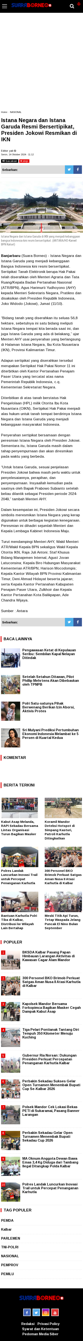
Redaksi (27, 1324)
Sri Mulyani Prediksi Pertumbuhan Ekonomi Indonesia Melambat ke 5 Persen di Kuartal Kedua (50, 734)
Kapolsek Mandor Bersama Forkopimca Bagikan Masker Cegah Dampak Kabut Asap (51, 1007)
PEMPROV (9, 1265)
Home (4, 112)
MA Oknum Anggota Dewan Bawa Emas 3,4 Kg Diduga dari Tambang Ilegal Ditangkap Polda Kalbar (50, 1162)
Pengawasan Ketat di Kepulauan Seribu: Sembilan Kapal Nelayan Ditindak (49, 654)
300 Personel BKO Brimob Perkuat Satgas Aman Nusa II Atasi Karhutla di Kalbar (51, 982)
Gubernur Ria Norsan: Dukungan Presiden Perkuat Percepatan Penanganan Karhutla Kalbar (49, 1059)
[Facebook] (77, 169)
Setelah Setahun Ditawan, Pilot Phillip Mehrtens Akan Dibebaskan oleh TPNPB (50, 680)
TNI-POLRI (9, 1247)
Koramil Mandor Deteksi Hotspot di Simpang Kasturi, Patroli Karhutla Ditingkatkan (60, 830)
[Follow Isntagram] (45, 1312)
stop (25, 161)
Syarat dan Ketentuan (40, 1329)
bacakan (11, 161)
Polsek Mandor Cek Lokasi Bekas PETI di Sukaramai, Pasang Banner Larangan (51, 1110)
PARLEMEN (10, 1238)
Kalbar (6, 1229)
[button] (79, 2)
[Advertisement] (41, 63)
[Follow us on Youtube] (55, 1312)
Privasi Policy (48, 1324)
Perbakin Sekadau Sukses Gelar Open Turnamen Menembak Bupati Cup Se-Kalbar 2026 (51, 1085)
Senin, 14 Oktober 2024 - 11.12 (17, 154)
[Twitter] (69, 169)
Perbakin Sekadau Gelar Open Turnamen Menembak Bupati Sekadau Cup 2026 (47, 1136)
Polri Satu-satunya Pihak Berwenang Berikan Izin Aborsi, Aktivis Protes (48, 707)
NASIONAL (15, 112)
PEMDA (7, 1220)
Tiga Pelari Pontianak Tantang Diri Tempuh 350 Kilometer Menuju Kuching (50, 1033)
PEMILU (7, 1274)
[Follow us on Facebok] (27, 1312)
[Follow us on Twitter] (36, 1312)
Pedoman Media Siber (40, 1334)
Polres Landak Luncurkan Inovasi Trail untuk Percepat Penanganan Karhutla (50, 1188)
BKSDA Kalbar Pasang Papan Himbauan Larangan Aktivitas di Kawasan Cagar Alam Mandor (48, 956)
